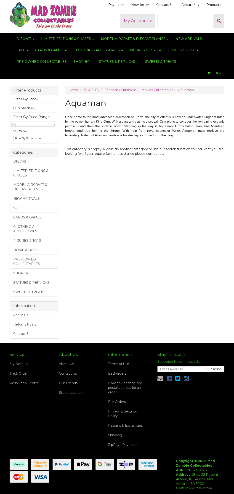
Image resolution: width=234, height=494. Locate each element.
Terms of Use (118, 364)
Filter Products (27, 90)
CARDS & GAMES (49, 50)
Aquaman (186, 90)
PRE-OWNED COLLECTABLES (41, 62)
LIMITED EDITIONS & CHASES (66, 39)
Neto (209, 487)
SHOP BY (82, 62)
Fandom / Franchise (120, 90)
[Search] (219, 21)
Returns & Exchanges (125, 425)
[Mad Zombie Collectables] (43, 14)
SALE (21, 50)
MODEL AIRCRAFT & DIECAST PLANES (133, 39)
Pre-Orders (117, 402)
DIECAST (24, 39)
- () (214, 73)
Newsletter (140, 5)
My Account (136, 20)
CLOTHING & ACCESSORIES (97, 50)
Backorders (117, 373)
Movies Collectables (157, 90)
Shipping (115, 435)
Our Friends (68, 383)
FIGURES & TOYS (144, 50)
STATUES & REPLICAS (117, 62)
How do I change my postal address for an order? (125, 387)
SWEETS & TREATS (160, 62)
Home (74, 90)
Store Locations (71, 393)
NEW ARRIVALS (189, 39)
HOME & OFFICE (182, 50)
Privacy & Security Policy (122, 413)
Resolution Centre (24, 383)
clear (40, 138)
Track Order (19, 373)
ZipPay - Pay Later (123, 445)
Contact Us (165, 5)
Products (213, 5)
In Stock (26, 108)
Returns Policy (25, 324)
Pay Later (116, 5)
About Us (189, 5)
